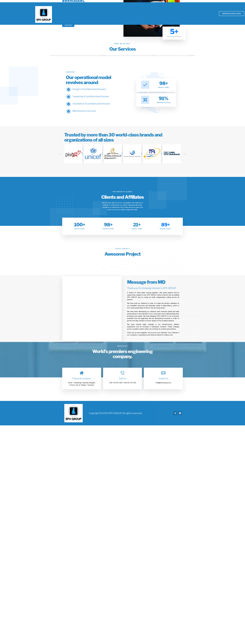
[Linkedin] (180, 413)
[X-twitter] (175, 413)
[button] (61, 154)
